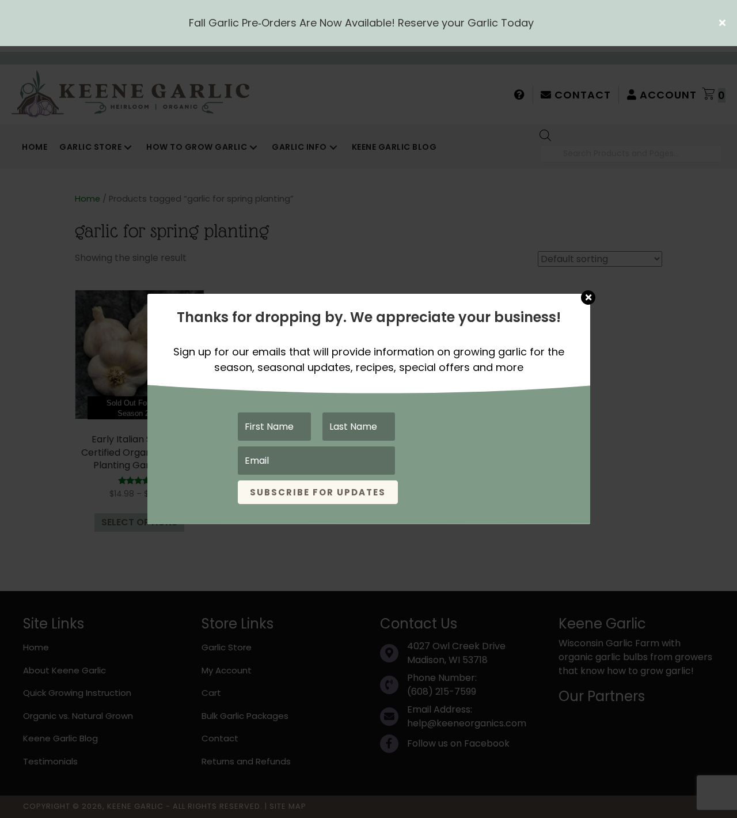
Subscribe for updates (318, 492)
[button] (723, 23)
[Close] (588, 292)
